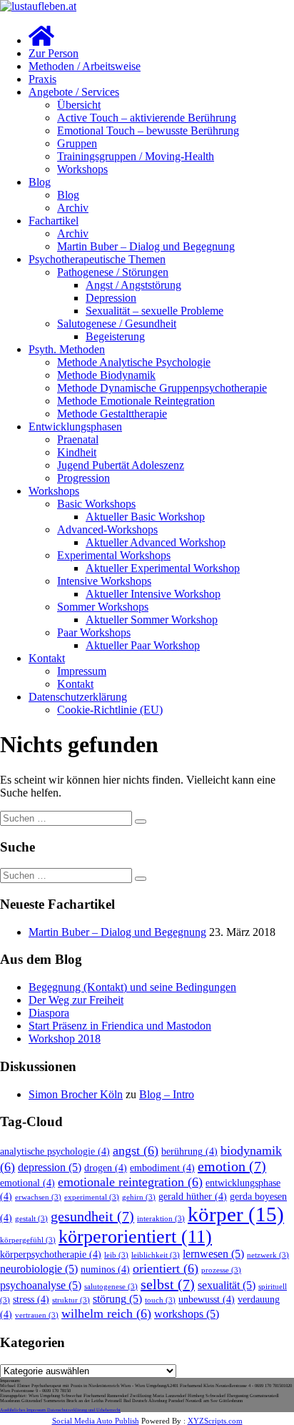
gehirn (139, 1197)
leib (116, 1255)
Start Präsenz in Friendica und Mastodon (120, 1026)
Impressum (81, 671)
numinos (105, 1269)
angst (135, 1150)
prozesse (221, 1270)
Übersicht (79, 105)
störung (117, 1299)
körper (236, 1214)
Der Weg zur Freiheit (76, 1000)
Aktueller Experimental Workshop (163, 568)
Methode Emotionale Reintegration (136, 401)
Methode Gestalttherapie (112, 414)
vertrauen (37, 1315)
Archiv (72, 208)
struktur (71, 1300)
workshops (186, 1314)
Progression (83, 478)
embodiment (162, 1168)
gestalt (31, 1219)
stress (31, 1299)
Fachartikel (53, 221)
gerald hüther (192, 1196)
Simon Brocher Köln (76, 1094)
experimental (91, 1197)
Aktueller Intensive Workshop (153, 594)
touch (160, 1300)
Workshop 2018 (65, 1038)
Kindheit (76, 452)
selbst (168, 1284)
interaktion (161, 1219)
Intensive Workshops (104, 581)
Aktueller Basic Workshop (145, 517)
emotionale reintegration (130, 1182)
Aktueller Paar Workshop (143, 645)
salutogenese (111, 1287)
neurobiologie (39, 1269)
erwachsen (38, 1197)
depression (49, 1167)
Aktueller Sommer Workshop (152, 619)
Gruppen (77, 143)
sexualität (226, 1285)
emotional (27, 1183)
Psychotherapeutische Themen (97, 259)
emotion (232, 1166)
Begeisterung (115, 336)
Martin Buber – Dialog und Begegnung (146, 246)
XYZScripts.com (215, 1420)
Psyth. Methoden (67, 349)
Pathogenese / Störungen (112, 272)
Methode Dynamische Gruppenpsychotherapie (162, 388)
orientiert (165, 1268)
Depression (111, 298)
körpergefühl (28, 1240)
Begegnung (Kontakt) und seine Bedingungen (132, 987)
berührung (189, 1151)
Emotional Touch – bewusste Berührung (148, 130)
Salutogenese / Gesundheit (116, 323)
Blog (40, 182)
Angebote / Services (74, 92)
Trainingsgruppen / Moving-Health (135, 156)
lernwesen (213, 1254)
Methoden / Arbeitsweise (85, 66)
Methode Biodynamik (106, 375)
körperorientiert (135, 1236)
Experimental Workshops (114, 555)
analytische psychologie (55, 1151)
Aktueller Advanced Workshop (155, 542)
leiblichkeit (155, 1255)
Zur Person (53, 53)
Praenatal (77, 439)
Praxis (42, 79)
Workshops (82, 169)
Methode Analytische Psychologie (134, 362)
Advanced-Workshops (107, 529)
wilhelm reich (106, 1313)
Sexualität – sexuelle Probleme (154, 311)
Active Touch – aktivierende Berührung (146, 118)
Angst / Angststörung (133, 285)
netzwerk (268, 1255)
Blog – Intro (166, 1094)
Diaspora (49, 1013)
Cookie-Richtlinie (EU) (110, 710)
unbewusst (206, 1299)
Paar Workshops (94, 632)
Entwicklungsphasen (75, 426)
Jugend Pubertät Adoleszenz (120, 465)
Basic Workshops (96, 504)
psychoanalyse (40, 1285)
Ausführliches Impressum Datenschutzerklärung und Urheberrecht (60, 1409)
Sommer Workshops (102, 607)
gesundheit (92, 1216)
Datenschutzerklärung (78, 697)
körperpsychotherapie (50, 1254)
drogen (105, 1168)
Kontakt (47, 658)
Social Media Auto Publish (95, 1420)
